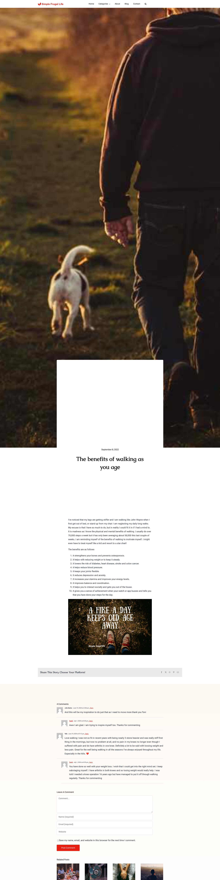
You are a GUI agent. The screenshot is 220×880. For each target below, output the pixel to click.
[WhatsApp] (170, 672)
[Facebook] (162, 672)
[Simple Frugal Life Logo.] (51, 3)
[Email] (178, 672)
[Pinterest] (174, 672)
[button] (145, 4)
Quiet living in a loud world (152, 868)
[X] (166, 672)
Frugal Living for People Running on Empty (124, 865)
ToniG (71, 721)
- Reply (91, 708)
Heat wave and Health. (96, 868)
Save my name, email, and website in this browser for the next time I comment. (97, 840)
